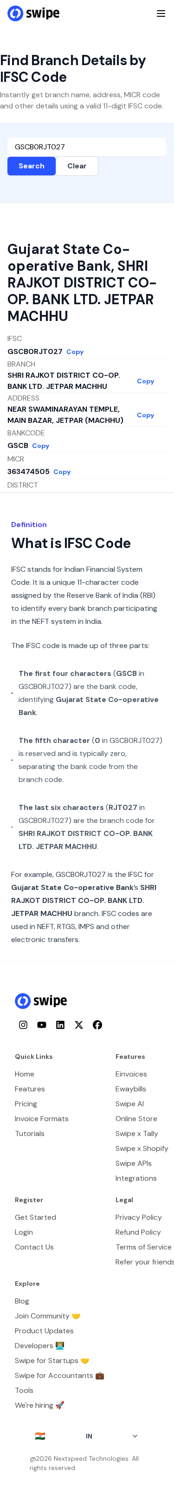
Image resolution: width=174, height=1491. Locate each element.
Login (24, 1232)
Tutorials (30, 1133)
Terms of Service (144, 1247)
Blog (22, 1301)
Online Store (136, 1118)
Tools (24, 1390)
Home (24, 1074)
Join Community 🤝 (48, 1316)
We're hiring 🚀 (39, 1405)
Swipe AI (130, 1104)
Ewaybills (131, 1089)
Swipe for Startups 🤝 (52, 1360)
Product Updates (44, 1331)
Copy (75, 352)
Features (30, 1089)
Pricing (26, 1104)
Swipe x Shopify (142, 1148)
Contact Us (34, 1247)
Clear (77, 166)
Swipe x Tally (137, 1133)
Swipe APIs (134, 1163)
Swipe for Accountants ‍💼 (59, 1375)
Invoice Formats (42, 1118)
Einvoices (131, 1074)
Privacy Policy (139, 1217)
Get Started (35, 1217)
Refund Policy (138, 1232)
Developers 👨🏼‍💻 (39, 1346)
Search (32, 166)
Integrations (136, 1178)
